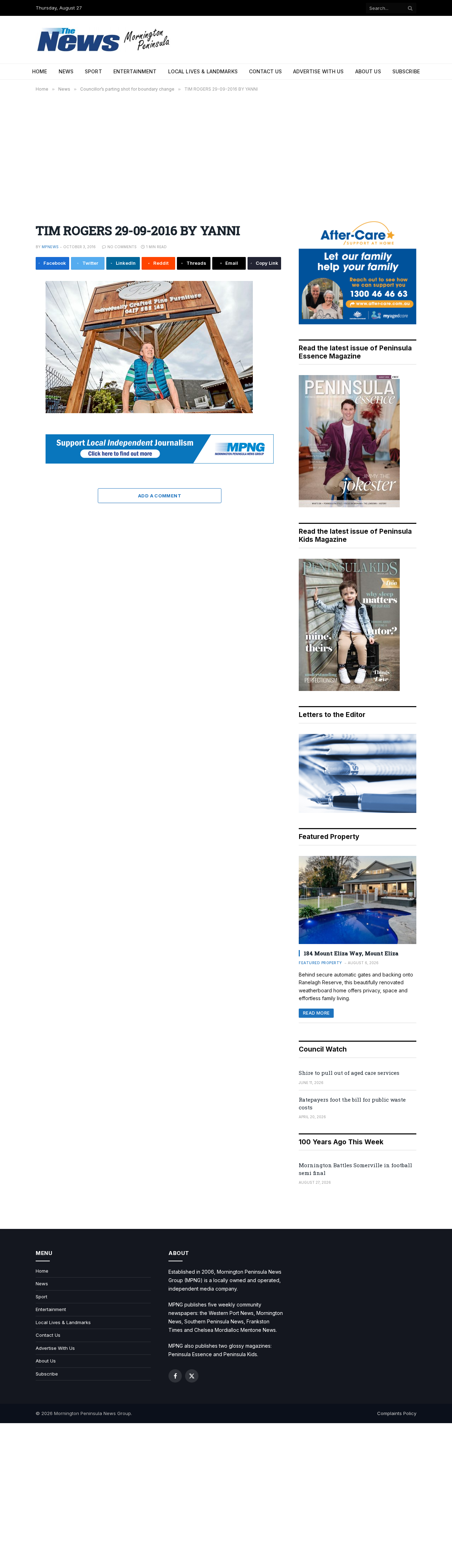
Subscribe (406, 71)
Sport (93, 71)
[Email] (12, 369)
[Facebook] (12, 305)
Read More (316, 1013)
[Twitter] (12, 321)
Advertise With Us (318, 71)
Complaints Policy (396, 1413)
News (66, 71)
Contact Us (265, 71)
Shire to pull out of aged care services (349, 1072)
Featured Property (320, 963)
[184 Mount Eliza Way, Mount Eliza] (357, 900)
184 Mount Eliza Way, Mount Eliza (351, 953)
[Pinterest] (12, 353)
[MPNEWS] (104, 39)
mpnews (50, 247)
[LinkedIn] (12, 337)
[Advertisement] (226, 153)
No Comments (122, 247)
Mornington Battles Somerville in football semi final (355, 1169)
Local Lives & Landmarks (203, 71)
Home (39, 71)
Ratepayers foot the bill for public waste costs (352, 1103)
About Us (368, 71)
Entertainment (135, 71)
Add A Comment (159, 495)
